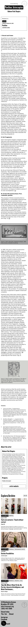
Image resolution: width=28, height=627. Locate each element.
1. (1, 408)
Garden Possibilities (7, 553)
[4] (22, 352)
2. (1, 419)
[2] (9, 218)
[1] (15, 190)
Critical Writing (14, 3)
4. (1, 436)
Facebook (4, 619)
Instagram (4, 617)
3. (1, 427)
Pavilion (4, 25)
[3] (15, 279)
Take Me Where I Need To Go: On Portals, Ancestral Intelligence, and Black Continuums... (12, 587)
